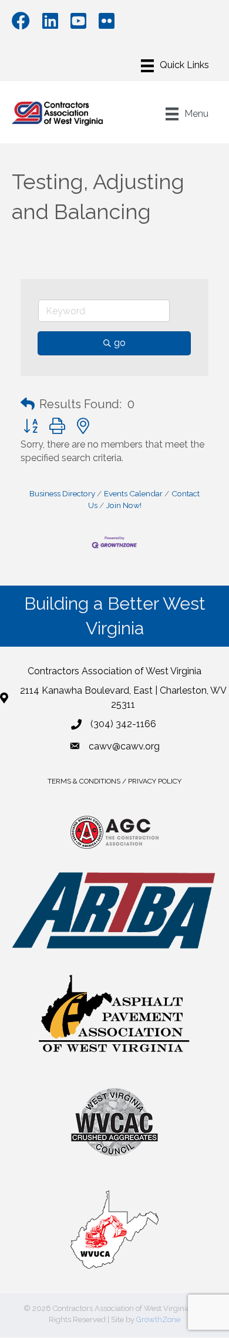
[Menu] (175, 65)
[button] (28, 404)
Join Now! (124, 505)
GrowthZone (158, 1319)
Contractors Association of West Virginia (114, 671)
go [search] (120, 342)
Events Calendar (133, 493)
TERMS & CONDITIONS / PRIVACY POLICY (114, 781)
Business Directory (62, 493)
